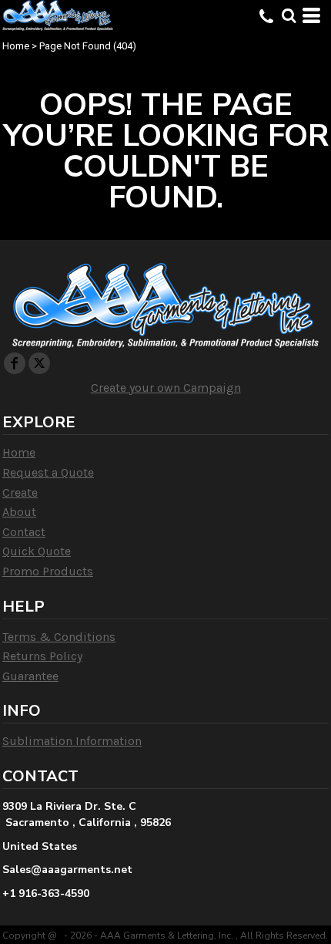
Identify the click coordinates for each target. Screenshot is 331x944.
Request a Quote (48, 472)
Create (20, 492)
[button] (288, 15)
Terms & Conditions (58, 636)
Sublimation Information (72, 740)
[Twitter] (39, 363)
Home (15, 46)
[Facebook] (14, 363)
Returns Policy (42, 656)
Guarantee (30, 676)
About (19, 511)
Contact (23, 531)
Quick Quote (36, 551)
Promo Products (47, 571)
